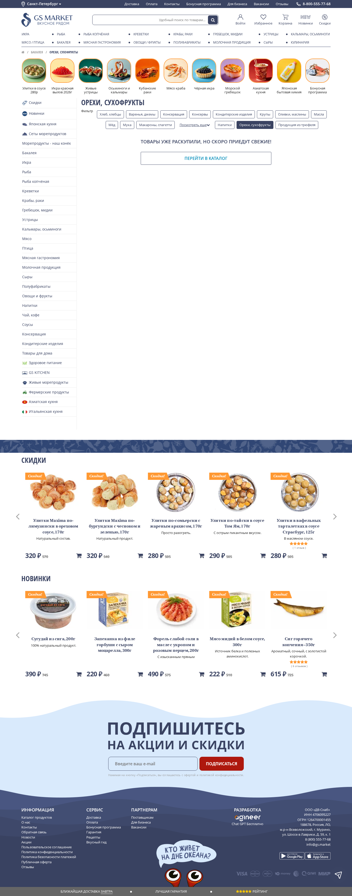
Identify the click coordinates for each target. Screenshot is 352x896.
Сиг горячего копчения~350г (298, 642)
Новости (28, 837)
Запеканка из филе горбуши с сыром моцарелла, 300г (114, 645)
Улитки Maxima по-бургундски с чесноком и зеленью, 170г (115, 527)
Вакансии (261, 4)
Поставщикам (142, 817)
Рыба (61, 34)
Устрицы (271, 34)
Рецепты (93, 837)
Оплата (151, 4)
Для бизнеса (237, 4)
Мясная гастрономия (102, 42)
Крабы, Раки (182, 34)
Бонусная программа (203, 4)
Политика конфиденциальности (47, 852)
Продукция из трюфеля (296, 124)
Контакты (172, 4)
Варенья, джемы (142, 114)
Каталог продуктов (36, 817)
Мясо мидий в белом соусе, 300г (237, 642)
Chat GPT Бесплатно (247, 823)
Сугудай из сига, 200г (53, 639)
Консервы (200, 114)
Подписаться (221, 764)
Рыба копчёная (96, 34)
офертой (190, 775)
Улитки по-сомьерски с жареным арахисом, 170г (176, 524)
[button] (22, 516)
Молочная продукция (232, 42)
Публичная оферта (36, 862)
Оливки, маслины (292, 114)
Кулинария (300, 42)
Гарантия (93, 832)
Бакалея (64, 42)
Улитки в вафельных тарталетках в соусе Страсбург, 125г (299, 527)
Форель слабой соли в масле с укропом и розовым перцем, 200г (176, 645)
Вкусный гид (96, 842)
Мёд (111, 124)
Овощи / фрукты (147, 42)
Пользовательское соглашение (46, 847)
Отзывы (282, 4)
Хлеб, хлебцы (110, 114)
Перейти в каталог (206, 158)
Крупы (265, 114)
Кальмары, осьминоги (310, 34)
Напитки (225, 124)
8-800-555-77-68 (317, 4)
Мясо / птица (33, 42)
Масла (319, 114)
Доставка (131, 4)
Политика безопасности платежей (48, 856)
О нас (25, 822)
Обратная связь (34, 832)
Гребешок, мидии (227, 34)
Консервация (173, 114)
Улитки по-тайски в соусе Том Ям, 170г (237, 524)
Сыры (268, 42)
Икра (25, 34)
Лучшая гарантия (171, 891)
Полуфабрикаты (186, 42)
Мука (127, 124)
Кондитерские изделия (234, 114)
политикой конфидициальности (221, 775)
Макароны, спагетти (155, 124)
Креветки (141, 34)
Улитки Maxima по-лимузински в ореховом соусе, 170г (53, 527)
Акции (26, 842)
